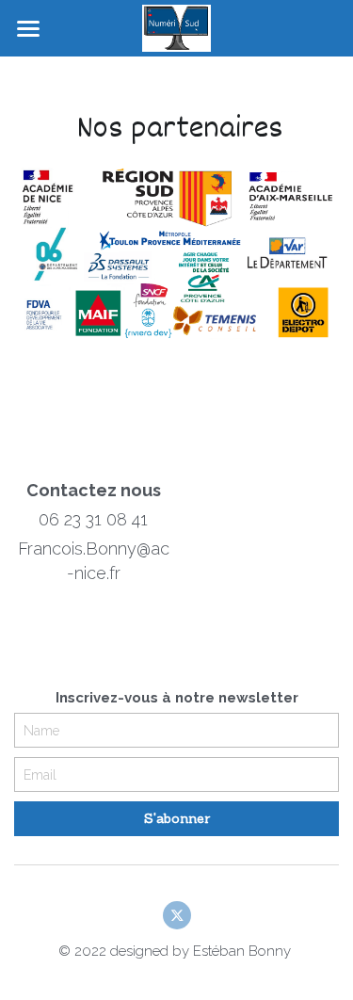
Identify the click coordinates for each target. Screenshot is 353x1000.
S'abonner (177, 818)
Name (41, 729)
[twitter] (177, 915)
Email (40, 774)
